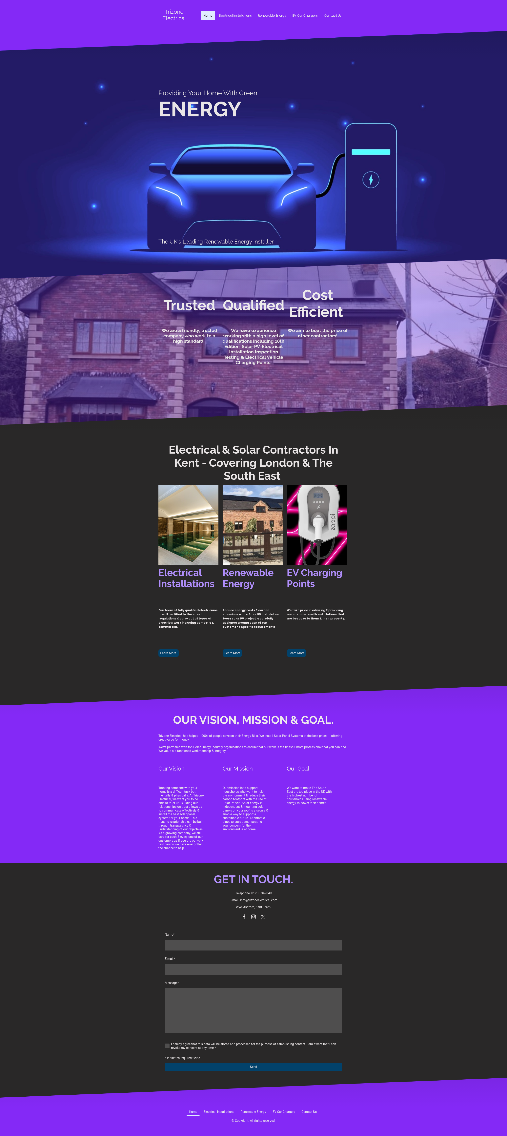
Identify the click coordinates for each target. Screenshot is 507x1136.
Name (169, 934)
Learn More (168, 653)
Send (253, 1067)
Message (172, 983)
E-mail (170, 959)
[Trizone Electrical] (174, 25)
